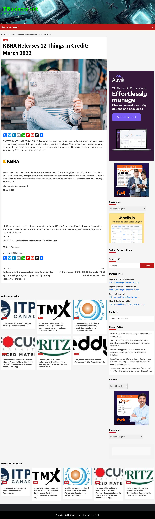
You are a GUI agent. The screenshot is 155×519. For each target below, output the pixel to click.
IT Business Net (19, 8)
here (9, 186)
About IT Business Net (10, 27)
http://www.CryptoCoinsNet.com (124, 297)
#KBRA (35, 141)
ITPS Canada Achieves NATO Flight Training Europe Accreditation (17, 324)
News (5, 40)
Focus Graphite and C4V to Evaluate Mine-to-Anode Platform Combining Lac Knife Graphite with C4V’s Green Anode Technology (18, 363)
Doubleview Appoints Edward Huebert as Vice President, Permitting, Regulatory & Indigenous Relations (87, 327)
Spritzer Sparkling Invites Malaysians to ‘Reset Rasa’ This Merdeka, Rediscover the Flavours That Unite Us (53, 363)
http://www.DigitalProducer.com (124, 282)
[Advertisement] (103, 11)
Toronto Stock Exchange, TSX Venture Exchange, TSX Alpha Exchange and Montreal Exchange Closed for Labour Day (52, 327)
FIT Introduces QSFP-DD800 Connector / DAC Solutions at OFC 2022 (82, 272)
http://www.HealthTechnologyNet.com (126, 304)
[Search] (152, 27)
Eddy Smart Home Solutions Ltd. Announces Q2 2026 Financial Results (90, 360)
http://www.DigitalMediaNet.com (124, 289)
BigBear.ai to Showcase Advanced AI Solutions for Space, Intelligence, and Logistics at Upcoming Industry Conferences (28, 273)
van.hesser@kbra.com (12, 253)
